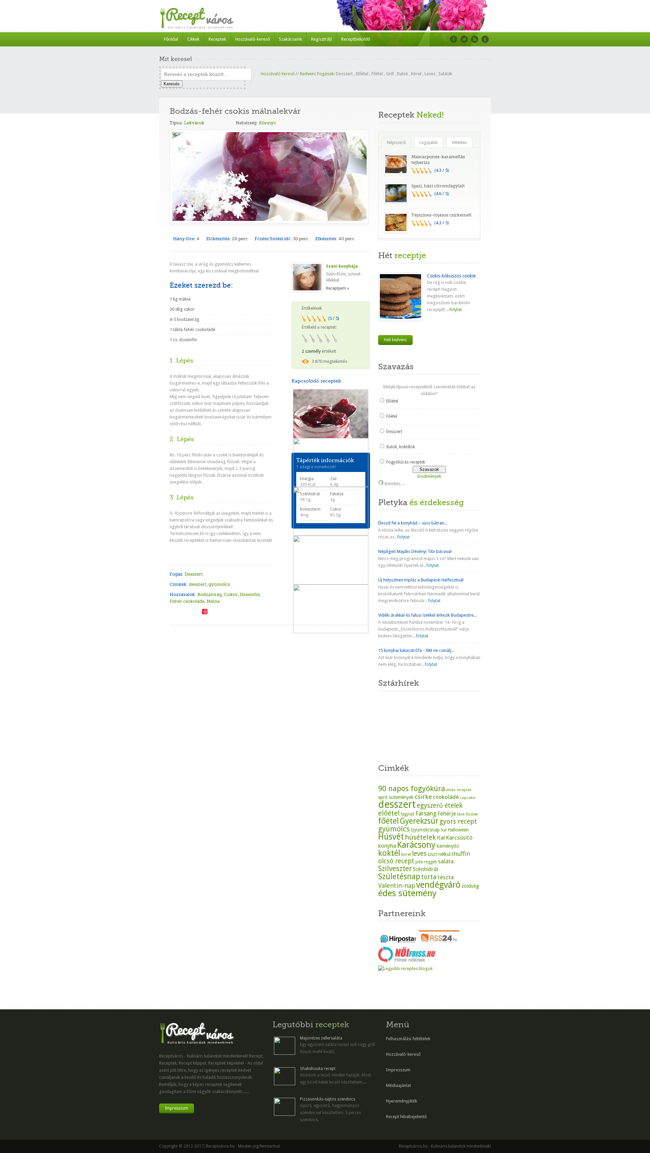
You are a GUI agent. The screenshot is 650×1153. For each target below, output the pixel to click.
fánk (461, 814)
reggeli (430, 861)
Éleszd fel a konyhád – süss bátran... (412, 523)
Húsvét (391, 837)
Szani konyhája (342, 266)
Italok (402, 73)
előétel (389, 813)
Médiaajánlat (398, 1085)
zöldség (470, 886)
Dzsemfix (250, 594)
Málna (213, 601)
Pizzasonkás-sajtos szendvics (327, 1099)
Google (485, 39)
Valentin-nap (396, 885)
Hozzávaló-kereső (252, 39)
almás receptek (458, 790)
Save (205, 611)
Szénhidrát (425, 869)
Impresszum (176, 1108)
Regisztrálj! (321, 39)
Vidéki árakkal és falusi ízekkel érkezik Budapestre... (427, 615)
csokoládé (446, 797)
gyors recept (458, 821)
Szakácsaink (290, 39)
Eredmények (429, 476)
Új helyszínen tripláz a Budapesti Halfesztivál (420, 579)
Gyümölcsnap (425, 829)
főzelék (472, 814)
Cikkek (193, 39)
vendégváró (438, 885)
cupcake (467, 797)
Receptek (217, 39)
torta (428, 877)
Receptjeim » (337, 288)
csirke (423, 797)
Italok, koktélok (400, 447)
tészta (445, 877)
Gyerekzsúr (419, 821)
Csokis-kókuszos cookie (451, 276)
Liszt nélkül (439, 854)
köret (406, 854)
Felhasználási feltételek (408, 1038)
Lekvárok (194, 122)
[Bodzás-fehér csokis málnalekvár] (172, 611)
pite (419, 861)
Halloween (458, 829)
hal (444, 830)
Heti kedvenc (395, 339)
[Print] (196, 611)
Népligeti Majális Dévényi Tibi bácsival (415, 551)
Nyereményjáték (401, 1101)
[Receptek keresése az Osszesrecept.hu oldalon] (405, 968)
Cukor (231, 594)
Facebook (453, 39)
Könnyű (267, 122)
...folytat (453, 309)
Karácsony (416, 845)
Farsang (425, 813)
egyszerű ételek (439, 805)
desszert (198, 584)
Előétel (362, 73)
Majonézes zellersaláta (321, 1038)
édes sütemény (407, 893)
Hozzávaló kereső (278, 73)
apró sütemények (396, 797)
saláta (446, 861)
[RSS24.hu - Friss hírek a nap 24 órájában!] (439, 942)
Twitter (464, 39)
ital (441, 837)
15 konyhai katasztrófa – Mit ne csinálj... (416, 650)
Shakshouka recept (317, 1068)
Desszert (344, 73)
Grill (390, 73)
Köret (416, 73)
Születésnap (399, 876)
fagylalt (407, 814)
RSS (474, 39)
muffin (461, 853)
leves (419, 854)
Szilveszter (395, 868)
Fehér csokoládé (187, 601)
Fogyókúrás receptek (405, 462)
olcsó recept (396, 861)
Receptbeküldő (355, 39)
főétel (388, 821)
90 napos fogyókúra (411, 788)
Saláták (445, 73)
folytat (403, 536)
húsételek (420, 837)
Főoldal (171, 39)
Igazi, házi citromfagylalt (438, 185)
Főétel (377, 73)
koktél (389, 853)
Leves (430, 73)
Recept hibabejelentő (406, 1116)
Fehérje (446, 813)
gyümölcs (219, 584)
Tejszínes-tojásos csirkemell (441, 215)
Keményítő (447, 846)
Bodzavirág (209, 594)
